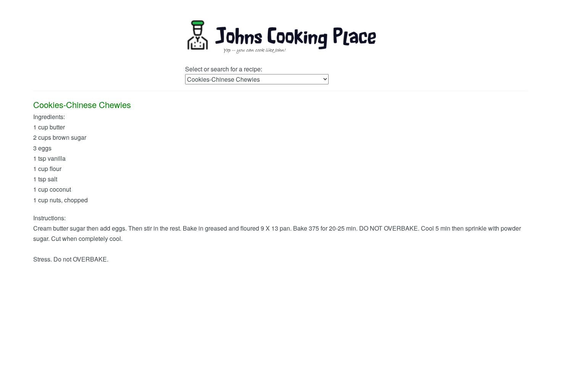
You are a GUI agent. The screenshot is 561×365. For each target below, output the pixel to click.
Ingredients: (49, 116)
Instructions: (49, 217)
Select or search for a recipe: (223, 69)
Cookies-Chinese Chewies (82, 104)
